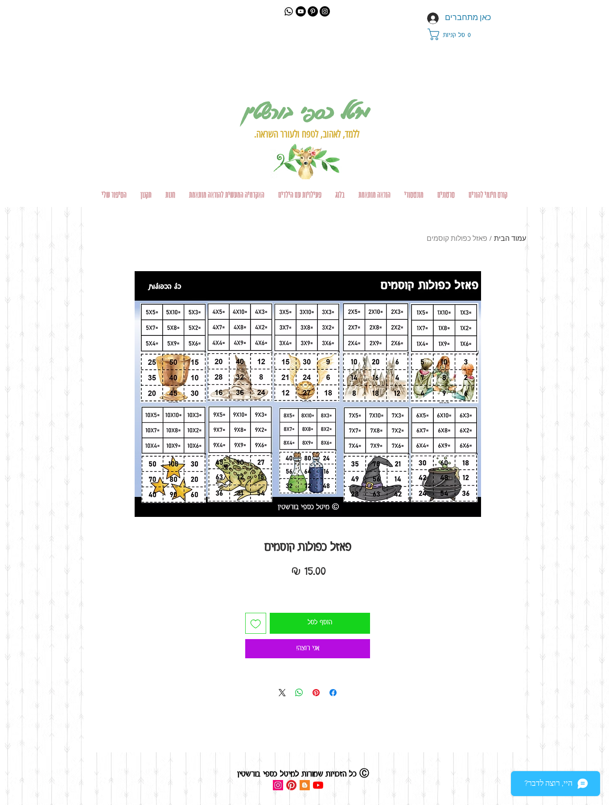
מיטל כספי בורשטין (306, 111)
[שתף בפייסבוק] (333, 692)
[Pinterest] (313, 11)
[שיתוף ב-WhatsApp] (299, 692)
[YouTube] (301, 11)
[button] (454, 34)
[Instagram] (325, 11)
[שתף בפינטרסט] (316, 692)
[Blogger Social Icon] (305, 785)
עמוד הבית (510, 239)
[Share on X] (282, 692)
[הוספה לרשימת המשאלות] (255, 623)
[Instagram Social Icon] (278, 785)
